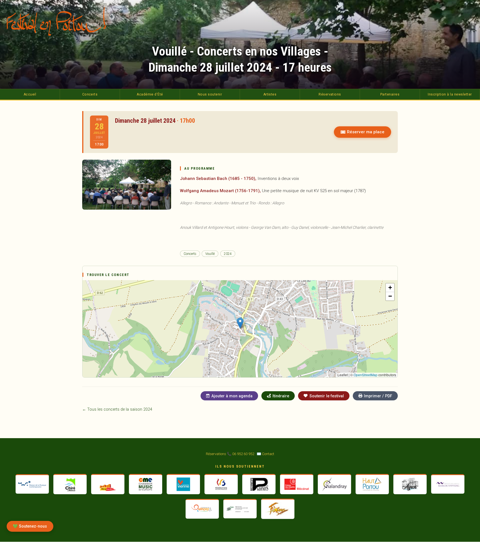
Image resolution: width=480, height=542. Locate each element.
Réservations (330, 94)
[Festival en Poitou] (59, 21)
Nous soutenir (210, 94)
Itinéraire (280, 396)
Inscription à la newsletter (450, 94)
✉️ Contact (265, 454)
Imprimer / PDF (378, 396)
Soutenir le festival (326, 396)
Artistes (270, 94)
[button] (240, 323)
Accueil (30, 94)
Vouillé (210, 254)
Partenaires (389, 94)
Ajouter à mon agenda (231, 396)
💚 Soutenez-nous (30, 526)
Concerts (90, 94)
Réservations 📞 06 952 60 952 (230, 454)
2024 (228, 254)
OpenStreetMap (366, 374)
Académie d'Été (150, 94)
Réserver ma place (365, 131)
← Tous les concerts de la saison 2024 (117, 409)
